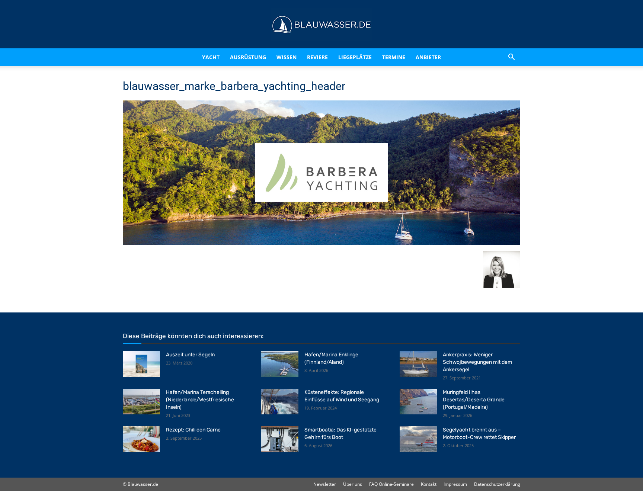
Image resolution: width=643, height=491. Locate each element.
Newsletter (324, 484)
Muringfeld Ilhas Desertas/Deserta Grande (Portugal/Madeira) (474, 399)
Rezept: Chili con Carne (193, 430)
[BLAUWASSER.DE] (321, 24)
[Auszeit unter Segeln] (141, 364)
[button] (511, 57)
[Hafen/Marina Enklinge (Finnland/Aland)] (279, 364)
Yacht (211, 57)
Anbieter (428, 57)
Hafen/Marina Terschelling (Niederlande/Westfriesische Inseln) (200, 399)
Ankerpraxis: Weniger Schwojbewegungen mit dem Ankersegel (477, 362)
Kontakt (428, 484)
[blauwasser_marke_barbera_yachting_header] (321, 243)
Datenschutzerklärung (497, 484)
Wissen (286, 57)
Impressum (455, 484)
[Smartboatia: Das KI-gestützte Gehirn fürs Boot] (279, 439)
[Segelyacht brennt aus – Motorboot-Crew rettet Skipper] (418, 439)
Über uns (352, 484)
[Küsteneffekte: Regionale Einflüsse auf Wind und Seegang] (279, 401)
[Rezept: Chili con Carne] (141, 439)
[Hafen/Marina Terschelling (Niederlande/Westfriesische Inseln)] (141, 401)
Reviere (317, 57)
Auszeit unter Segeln (190, 355)
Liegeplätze (355, 57)
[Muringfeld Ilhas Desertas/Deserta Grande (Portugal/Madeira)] (418, 401)
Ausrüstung (248, 57)
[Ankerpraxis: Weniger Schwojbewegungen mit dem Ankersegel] (418, 364)
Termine (393, 57)
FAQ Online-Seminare (391, 484)
